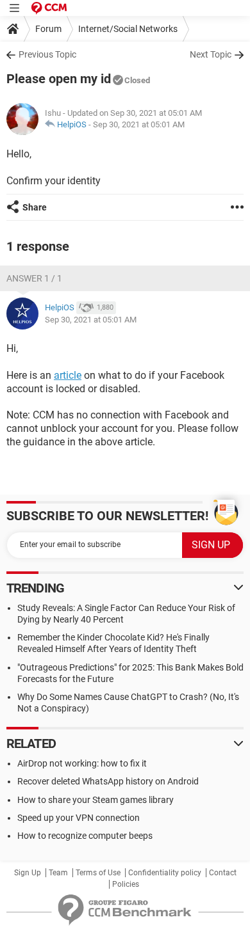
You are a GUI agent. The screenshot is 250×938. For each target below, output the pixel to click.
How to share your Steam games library (95, 800)
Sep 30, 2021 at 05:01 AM (139, 124)
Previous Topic (47, 54)
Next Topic (210, 54)
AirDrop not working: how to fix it (82, 763)
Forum (48, 29)
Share (34, 207)
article (67, 375)
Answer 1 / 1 (34, 278)
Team (58, 872)
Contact (223, 872)
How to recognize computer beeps (85, 836)
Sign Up (27, 872)
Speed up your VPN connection (78, 818)
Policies (125, 884)
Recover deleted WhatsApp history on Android (108, 781)
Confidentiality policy (164, 872)
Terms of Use (98, 872)
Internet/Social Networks (128, 29)
